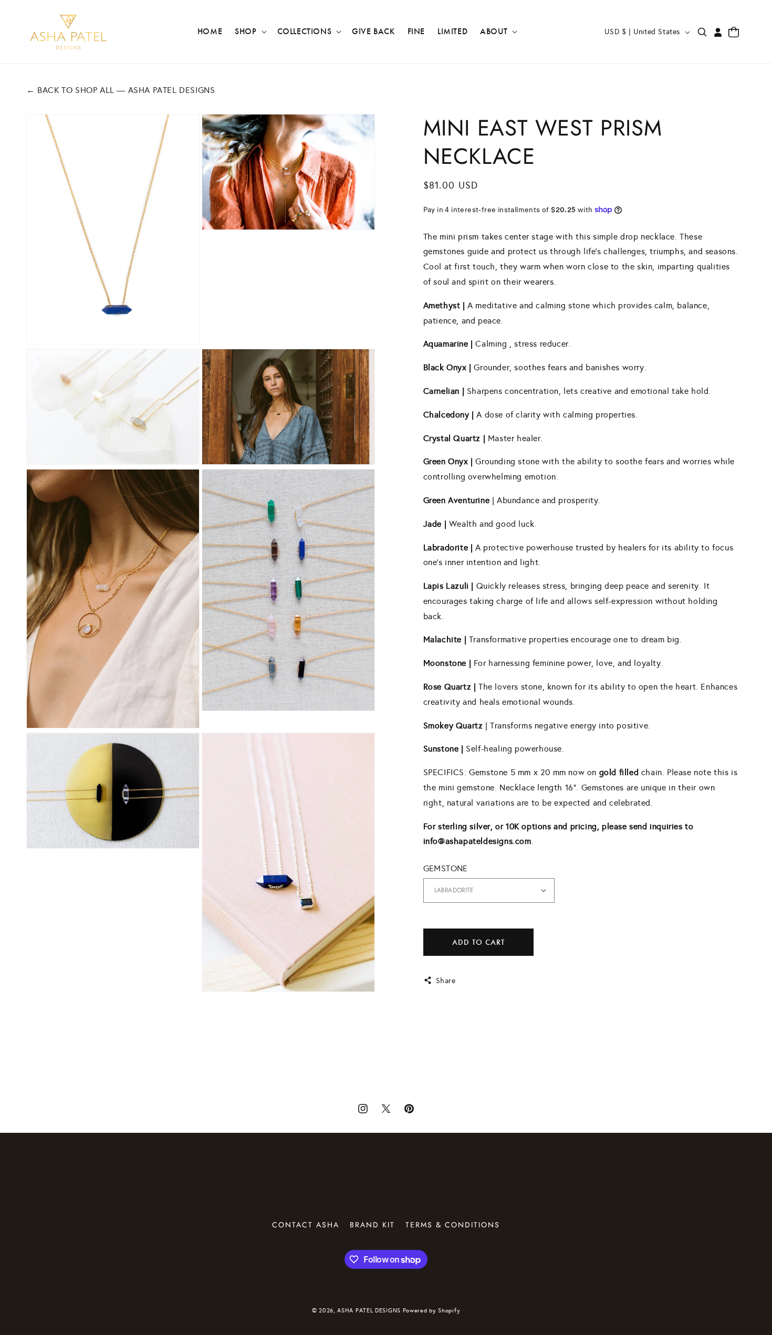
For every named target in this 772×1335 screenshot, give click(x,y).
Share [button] (446, 980)
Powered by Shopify (432, 1310)
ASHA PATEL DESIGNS (369, 1310)
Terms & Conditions (452, 1224)
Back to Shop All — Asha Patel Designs (120, 90)
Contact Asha (305, 1224)
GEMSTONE (445, 868)
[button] (249, 32)
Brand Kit (372, 1224)
